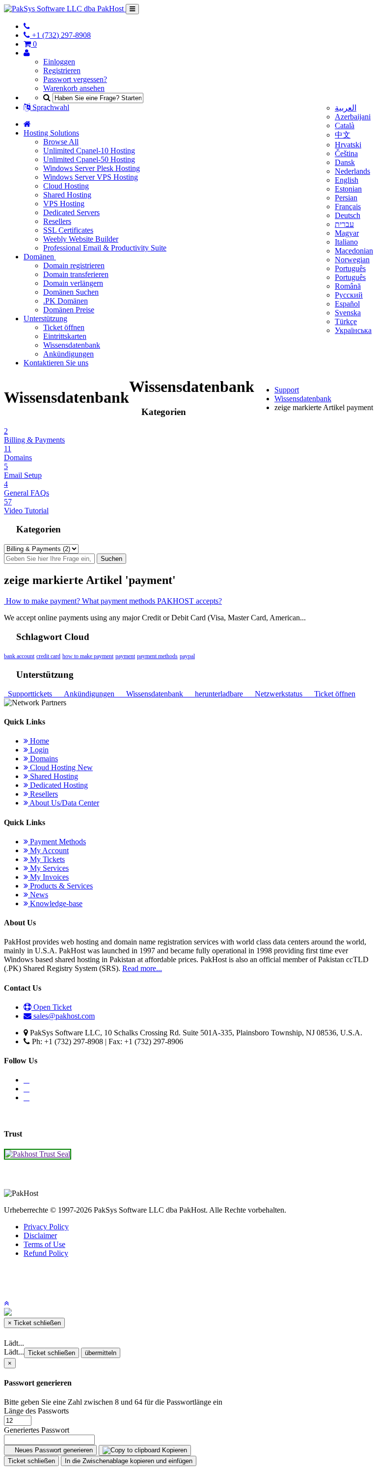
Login (38, 750)
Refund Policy (46, 1253)
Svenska (348, 312)
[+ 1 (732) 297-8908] (27, 26)
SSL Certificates (68, 230)
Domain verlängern (73, 283)
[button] (6, 1303)
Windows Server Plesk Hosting (91, 168)
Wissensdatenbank (71, 345)
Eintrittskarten (64, 336)
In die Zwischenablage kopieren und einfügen (128, 1461)
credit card (48, 656)
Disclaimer (40, 1235)
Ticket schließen (51, 1353)
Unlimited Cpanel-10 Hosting (89, 150)
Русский (349, 295)
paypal (187, 656)
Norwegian (352, 259)
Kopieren (173, 1450)
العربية (345, 108)
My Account (48, 850)
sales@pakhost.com (64, 1016)
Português (350, 268)
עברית (344, 224)
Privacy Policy (46, 1226)
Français (348, 206)
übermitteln (100, 1353)
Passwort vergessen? (75, 79)
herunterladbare (218, 694)
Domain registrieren (74, 265)
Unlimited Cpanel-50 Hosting (89, 159)
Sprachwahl (49, 107)
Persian (346, 198)
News (38, 894)
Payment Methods (57, 841)
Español (347, 304)
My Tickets (46, 859)
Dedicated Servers (71, 212)
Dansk (345, 162)
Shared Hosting (67, 195)
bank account (19, 656)
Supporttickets (29, 694)
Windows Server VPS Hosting (90, 177)
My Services (48, 868)
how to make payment (87, 656)
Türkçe (346, 321)
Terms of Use (44, 1244)
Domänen (40, 256)
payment (125, 656)
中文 (342, 135)
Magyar (347, 233)
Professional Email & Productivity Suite (104, 248)
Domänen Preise (68, 309)
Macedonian (354, 251)
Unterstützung (45, 318)
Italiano (346, 242)
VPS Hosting (63, 203)
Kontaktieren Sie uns (56, 363)
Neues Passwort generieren (53, 1450)
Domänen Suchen (71, 292)
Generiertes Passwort (36, 1430)
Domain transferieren (75, 274)
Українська (353, 330)
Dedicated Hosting (58, 785)
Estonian (348, 189)
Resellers (57, 221)
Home (38, 741)
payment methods (157, 656)
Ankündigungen (68, 354)
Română (348, 286)
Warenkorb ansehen (74, 88)
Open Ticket (51, 1007)
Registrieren (62, 70)
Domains (43, 758)
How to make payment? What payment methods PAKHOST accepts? (113, 601)
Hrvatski (348, 144)
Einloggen (59, 61)
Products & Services (60, 886)
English (346, 180)
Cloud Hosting (66, 186)
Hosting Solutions (51, 133)
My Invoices (48, 877)
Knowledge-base (55, 903)
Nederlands (352, 171)
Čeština (346, 153)
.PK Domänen (65, 301)
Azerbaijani (353, 116)
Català (344, 125)
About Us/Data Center (63, 803)
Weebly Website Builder (80, 239)
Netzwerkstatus (277, 694)
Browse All (61, 142)
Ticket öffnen (63, 327)
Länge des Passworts (36, 1411)
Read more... (142, 968)
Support (286, 390)
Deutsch (347, 215)
